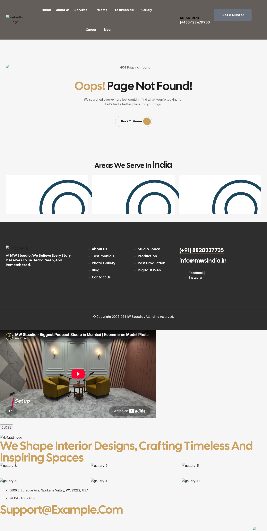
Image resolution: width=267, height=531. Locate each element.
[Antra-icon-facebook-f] (5, 520)
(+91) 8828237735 (201, 250)
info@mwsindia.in (203, 260)
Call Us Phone (189, 17)
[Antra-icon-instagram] (38, 520)
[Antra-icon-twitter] (21, 520)
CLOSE (6, 427)
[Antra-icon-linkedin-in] (54, 520)
